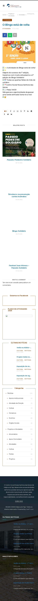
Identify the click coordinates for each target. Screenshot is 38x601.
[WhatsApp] (10, 35)
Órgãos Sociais (14, 423)
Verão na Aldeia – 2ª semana (25, 524)
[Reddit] (7, 114)
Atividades (7, 20)
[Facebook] (5, 35)
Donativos (12, 413)
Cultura (20, 350)
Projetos (12, 459)
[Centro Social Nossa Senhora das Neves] (14, 5)
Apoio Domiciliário (15, 439)
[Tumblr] (4, 114)
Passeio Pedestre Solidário (19, 160)
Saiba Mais (19, 501)
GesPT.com (29, 509)
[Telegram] (31, 111)
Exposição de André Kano (27, 366)
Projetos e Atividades (14, 429)
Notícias (28, 350)
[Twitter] (20, 111)
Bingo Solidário (19, 231)
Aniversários (13, 434)
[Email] (17, 111)
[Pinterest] (24, 111)
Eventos (12, 418)
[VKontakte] (11, 114)
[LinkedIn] (27, 111)
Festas (11, 454)
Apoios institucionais (16, 398)
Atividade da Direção (16, 403)
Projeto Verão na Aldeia (26, 357)
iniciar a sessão (13, 282)
